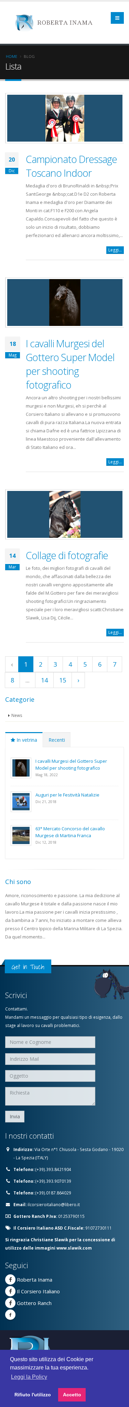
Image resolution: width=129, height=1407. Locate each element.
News (16, 715)
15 (62, 680)
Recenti (57, 740)
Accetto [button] (72, 1394)
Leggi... (115, 250)
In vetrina (26, 740)
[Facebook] (10, 1279)
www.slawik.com (74, 1248)
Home (11, 56)
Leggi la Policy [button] (29, 1377)
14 (44, 680)
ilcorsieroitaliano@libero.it (54, 1204)
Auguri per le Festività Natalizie (67, 795)
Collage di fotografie (67, 555)
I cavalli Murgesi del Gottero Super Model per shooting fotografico (70, 364)
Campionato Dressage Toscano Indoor (71, 165)
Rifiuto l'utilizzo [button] (32, 1394)
